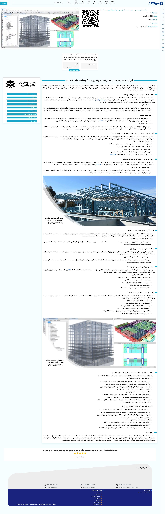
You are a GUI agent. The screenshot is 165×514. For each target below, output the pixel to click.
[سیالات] (162, 20)
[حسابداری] (162, 51)
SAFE (69, 270)
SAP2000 (98, 164)
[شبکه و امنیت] (162, 47)
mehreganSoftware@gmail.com (128, 487)
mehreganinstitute (52, 487)
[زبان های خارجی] (162, 36)
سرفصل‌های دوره (32, 117)
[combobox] (37, 2)
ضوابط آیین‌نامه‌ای (100, 100)
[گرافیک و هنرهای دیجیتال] (162, 39)
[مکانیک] (162, 17)
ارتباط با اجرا (33, 107)
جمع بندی (33, 121)
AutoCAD (113, 154)
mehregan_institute (125, 485)
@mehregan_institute (89, 487)
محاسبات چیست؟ (31, 94)
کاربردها (34, 97)
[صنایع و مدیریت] (162, 28)
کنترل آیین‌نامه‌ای (31, 104)
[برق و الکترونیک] (162, 24)
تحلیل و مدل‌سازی (31, 101)
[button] (14, 2)
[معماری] (162, 9)
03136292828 (145, 492)
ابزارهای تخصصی (32, 111)
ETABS (101, 121)
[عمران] (162, 13)
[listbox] (162, 30)
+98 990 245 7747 (52, 485)
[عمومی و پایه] (162, 43)
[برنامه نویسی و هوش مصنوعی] (162, 32)
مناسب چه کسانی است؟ (30, 114)
